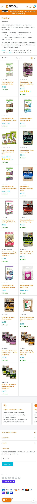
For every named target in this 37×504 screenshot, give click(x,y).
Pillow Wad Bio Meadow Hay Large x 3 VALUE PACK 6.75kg (9, 386)
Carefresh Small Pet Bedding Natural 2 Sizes (9, 119)
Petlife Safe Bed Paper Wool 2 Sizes (26, 286)
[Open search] (27, 7)
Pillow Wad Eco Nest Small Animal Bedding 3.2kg (26, 84)
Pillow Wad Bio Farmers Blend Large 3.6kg (27, 221)
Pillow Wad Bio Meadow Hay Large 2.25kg (27, 252)
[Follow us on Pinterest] (13, 478)
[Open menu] (2, 6)
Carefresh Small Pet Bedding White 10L (7, 83)
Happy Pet (23, 314)
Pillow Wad (23, 79)
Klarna (3, 50)
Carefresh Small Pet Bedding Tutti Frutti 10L (8, 221)
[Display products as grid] (31, 58)
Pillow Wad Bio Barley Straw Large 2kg (8, 318)
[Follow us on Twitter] (6, 478)
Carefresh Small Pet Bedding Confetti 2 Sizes (9, 187)
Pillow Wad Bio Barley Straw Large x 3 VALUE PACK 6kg (27, 352)
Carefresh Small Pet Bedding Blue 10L (26, 119)
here (10, 52)
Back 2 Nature (6, 147)
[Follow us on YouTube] (16, 478)
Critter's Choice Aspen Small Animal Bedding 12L (27, 319)
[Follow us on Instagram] (9, 478)
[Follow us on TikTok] (19, 478)
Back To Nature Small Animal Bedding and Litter (8, 152)
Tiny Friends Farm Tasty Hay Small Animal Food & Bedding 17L (9, 253)
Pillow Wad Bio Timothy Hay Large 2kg (27, 151)
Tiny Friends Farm (7, 249)
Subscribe (7, 464)
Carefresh (5, 79)
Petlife (22, 283)
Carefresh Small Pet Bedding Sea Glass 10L (8, 286)
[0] (34, 7)
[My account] (30, 7)
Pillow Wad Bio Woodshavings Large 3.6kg (26, 188)
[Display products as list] (34, 58)
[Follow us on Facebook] (3, 478)
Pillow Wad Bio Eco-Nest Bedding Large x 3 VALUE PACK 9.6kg (9, 352)
